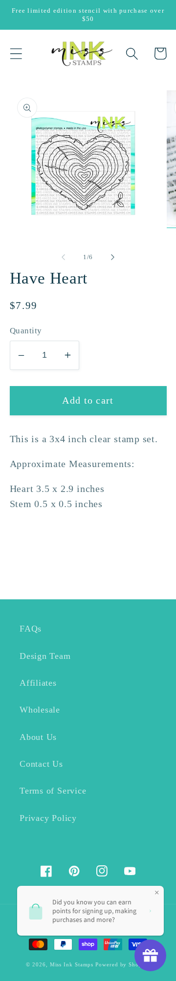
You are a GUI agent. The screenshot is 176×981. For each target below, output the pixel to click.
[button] (16, 53)
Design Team (45, 656)
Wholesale (40, 710)
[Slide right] (113, 257)
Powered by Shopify (122, 964)
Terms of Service (53, 791)
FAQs (31, 629)
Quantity (26, 330)
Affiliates (38, 683)
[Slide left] (63, 257)
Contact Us (41, 764)
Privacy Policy (48, 818)
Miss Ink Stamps (72, 964)
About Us (38, 737)
